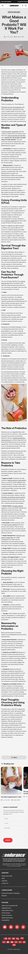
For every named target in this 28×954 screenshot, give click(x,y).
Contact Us (5, 883)
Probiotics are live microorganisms (11, 107)
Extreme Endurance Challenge (11, 893)
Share (15, 757)
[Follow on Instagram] (11, 927)
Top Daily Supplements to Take (11, 797)
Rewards (4, 895)
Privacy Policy (14, 812)
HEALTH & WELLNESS (14, 12)
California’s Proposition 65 (9, 905)
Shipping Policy (6, 908)
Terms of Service (7, 915)
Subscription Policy (7, 910)
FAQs (3, 878)
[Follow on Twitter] (23, 927)
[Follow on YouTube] (5, 927)
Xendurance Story (7, 876)
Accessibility (5, 920)
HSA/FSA (4, 881)
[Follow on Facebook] (17, 927)
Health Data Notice (7, 917)
